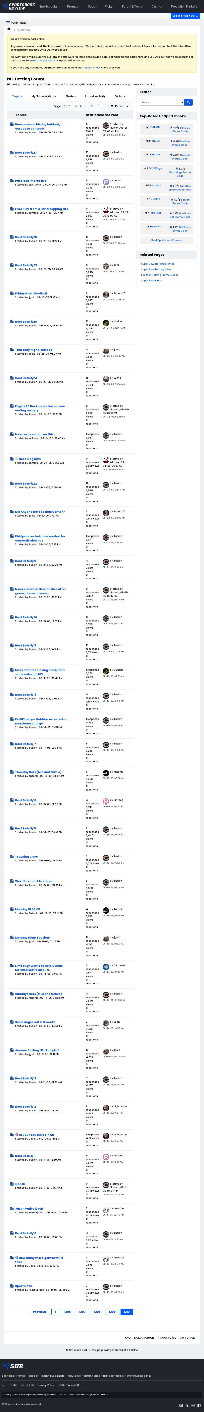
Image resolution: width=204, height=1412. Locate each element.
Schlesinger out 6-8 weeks (35, 1022)
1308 (97, 1312)
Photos (71, 96)
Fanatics (155, 185)
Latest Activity (95, 96)
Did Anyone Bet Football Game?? (40, 512)
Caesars (155, 154)
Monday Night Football (32, 938)
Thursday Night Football (33, 350)
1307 (82, 1312)
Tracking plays (26, 857)
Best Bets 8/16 (25, 800)
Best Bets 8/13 (25, 1078)
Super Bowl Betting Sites (156, 269)
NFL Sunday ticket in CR (36, 1135)
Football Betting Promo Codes (159, 275)
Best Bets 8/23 (26, 265)
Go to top (187, 1338)
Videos (120, 96)
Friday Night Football (31, 293)
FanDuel (155, 140)
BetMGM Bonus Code (181, 129)
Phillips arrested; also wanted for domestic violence (40, 538)
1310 (127, 1312)
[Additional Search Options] (182, 102)
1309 (112, 1312)
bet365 (155, 199)
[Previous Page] (91, 106)
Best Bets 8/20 (26, 617)
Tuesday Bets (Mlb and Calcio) (38, 772)
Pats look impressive (31, 181)
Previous (39, 1312)
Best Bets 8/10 (25, 1233)
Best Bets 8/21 (25, 561)
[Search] (188, 102)
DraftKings (155, 168)
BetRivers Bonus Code (182, 228)
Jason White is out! (29, 1209)
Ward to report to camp (33, 881)
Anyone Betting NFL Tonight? (37, 1050)
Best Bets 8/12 (25, 1107)
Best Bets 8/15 (25, 828)
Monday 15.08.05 (27, 909)
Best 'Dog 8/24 (30, 459)
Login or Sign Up (183, 15)
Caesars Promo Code (181, 156)
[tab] (17, 96)
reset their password (42, 60)
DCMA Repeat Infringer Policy (155, 1338)
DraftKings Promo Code (180, 174)
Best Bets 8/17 (25, 744)
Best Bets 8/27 (26, 153)
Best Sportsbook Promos (166, 240)
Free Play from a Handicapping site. (42, 209)
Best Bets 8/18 (25, 695)
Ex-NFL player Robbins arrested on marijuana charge (41, 721)
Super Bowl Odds (151, 280)
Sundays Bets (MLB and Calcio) (38, 994)
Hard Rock (155, 212)
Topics (17, 96)
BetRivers (155, 226)
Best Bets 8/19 (25, 645)
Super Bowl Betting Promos (158, 263)
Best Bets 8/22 (26, 484)
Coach (20, 1184)
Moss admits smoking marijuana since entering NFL (40, 672)
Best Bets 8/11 (25, 1156)
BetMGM (155, 127)
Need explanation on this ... (35, 434)
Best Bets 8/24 (26, 378)
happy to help (91, 67)
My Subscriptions (43, 96)
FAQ (128, 1338)
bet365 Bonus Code (181, 201)
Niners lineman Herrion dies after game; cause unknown (40, 591)
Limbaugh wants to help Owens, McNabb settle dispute (39, 968)
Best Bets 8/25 (26, 322)
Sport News (23, 1286)
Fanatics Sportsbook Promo (180, 187)
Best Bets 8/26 (26, 237)
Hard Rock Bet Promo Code (180, 215)
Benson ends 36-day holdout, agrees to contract (37, 126)
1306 (67, 1312)
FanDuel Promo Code (181, 143)
